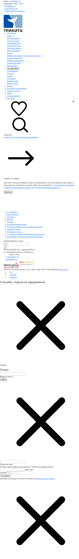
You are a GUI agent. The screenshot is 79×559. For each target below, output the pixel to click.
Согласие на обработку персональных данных (25, 234)
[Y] (5, 246)
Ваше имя (29, 470)
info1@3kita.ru (9, 6)
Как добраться (13, 214)
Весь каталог (12, 66)
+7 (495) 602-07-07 (11, 9)
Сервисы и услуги (14, 229)
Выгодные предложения (17, 224)
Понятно (8, 192)
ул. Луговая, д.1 (15, 1)
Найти (3, 379)
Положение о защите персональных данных (25, 237)
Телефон (3, 473)
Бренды (10, 219)
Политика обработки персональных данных (25, 227)
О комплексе (13, 68)
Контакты (11, 217)
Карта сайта (63, 269)
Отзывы (10, 222)
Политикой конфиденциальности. (47, 188)
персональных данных (45, 478)
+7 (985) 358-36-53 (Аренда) (14, 11)
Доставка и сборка (14, 232)
